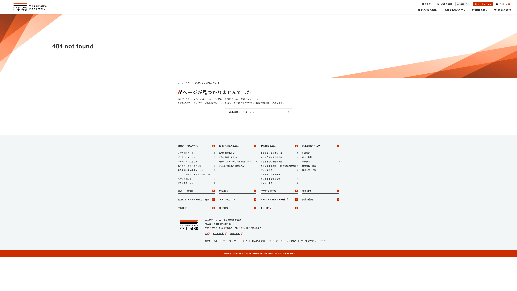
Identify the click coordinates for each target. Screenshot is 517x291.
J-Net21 (265, 208)
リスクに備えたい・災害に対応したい (194, 174)
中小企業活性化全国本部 (271, 161)
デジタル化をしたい (186, 157)
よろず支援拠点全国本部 (271, 157)
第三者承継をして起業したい (232, 165)
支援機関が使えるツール (271, 153)
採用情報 (182, 208)
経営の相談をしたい (186, 153)
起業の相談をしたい (228, 157)
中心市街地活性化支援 (270, 178)
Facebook (218, 233)
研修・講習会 (267, 170)
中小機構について (503, 10)
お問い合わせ (211, 241)
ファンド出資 (267, 183)
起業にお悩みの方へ (455, 10)
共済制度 (306, 190)
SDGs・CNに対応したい (188, 161)
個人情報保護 (258, 241)
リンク (243, 241)
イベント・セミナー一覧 (273, 199)
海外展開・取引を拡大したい (190, 165)
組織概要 (306, 153)
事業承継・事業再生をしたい (190, 170)
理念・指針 (307, 157)
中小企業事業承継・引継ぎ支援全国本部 (278, 165)
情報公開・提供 (309, 170)
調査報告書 (307, 199)
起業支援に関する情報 (270, 174)
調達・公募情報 (185, 190)
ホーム (181, 82)
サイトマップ (229, 241)
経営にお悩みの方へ (428, 10)
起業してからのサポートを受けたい (235, 161)
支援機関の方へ (479, 10)
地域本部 (426, 4)
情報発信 (223, 208)
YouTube (235, 233)
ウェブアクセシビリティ (313, 241)
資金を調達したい (185, 183)
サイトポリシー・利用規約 (282, 241)
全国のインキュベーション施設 (193, 199)
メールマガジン (227, 199)
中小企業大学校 (444, 4)
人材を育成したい (185, 178)
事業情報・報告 (309, 165)
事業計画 (306, 161)
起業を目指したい (227, 153)
